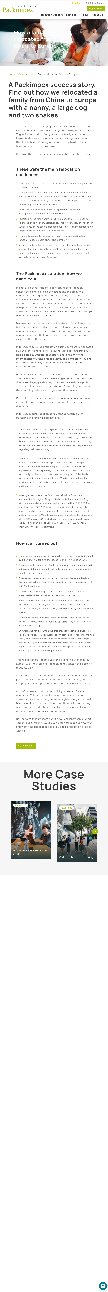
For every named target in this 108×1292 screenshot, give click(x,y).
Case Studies (26, 74)
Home (12, 74)
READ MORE (20, 805)
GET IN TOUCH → (26, 745)
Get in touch (96, 8)
